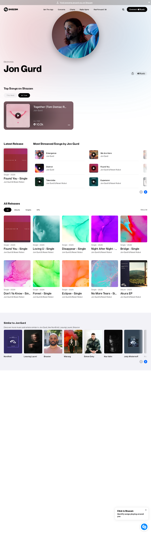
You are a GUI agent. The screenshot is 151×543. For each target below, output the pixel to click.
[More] (81, 154)
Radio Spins (84, 9)
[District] (59, 168)
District (49, 167)
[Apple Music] (8, 186)
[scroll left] (141, 192)
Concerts (61, 9)
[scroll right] (145, 192)
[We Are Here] (113, 154)
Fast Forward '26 (100, 9)
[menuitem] (48, 9)
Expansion (105, 180)
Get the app (48, 9)
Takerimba (50, 180)
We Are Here (106, 153)
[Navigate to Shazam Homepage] (11, 9)
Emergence (51, 153)
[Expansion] (113, 182)
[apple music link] (141, 73)
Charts (72, 9)
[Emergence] (59, 154)
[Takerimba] (59, 182)
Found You (105, 167)
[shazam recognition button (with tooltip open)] (144, 526)
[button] (149, 2)
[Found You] (113, 168)
